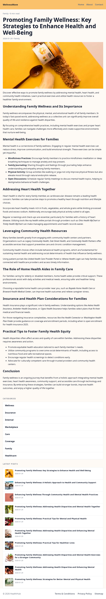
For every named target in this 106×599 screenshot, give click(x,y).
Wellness (9, 405)
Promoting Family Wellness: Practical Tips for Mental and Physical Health (51, 518)
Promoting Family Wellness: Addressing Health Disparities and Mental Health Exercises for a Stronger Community (57, 556)
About (89, 4)
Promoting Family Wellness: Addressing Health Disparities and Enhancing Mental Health (54, 568)
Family (8, 448)
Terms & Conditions (65, 593)
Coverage (10, 441)
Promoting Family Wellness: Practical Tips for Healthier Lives (44, 542)
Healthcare (10, 455)
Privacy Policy (85, 593)
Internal (9, 419)
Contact (99, 4)
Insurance (10, 412)
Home (81, 4)
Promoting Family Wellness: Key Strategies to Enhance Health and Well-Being (53, 470)
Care (7, 434)
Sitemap (99, 593)
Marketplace (11, 427)
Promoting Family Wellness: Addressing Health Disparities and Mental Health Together (57, 506)
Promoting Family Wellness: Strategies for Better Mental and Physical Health (52, 579)
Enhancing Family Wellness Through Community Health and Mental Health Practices (56, 494)
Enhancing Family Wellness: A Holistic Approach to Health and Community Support (55, 482)
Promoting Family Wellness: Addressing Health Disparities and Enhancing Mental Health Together (54, 531)
